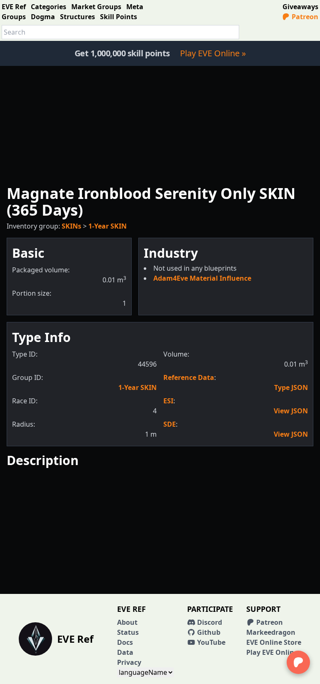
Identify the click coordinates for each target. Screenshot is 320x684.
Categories (48, 6)
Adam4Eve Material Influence (202, 278)
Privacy (129, 662)
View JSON (291, 410)
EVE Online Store (273, 642)
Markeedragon (270, 632)
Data (125, 652)
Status (128, 632)
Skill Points (118, 16)
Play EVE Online (272, 652)
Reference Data (188, 377)
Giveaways (300, 6)
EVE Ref (14, 6)
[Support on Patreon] (298, 662)
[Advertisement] (160, 124)
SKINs (71, 226)
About (127, 622)
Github (207, 632)
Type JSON (291, 387)
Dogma (43, 16)
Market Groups (96, 6)
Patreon (304, 16)
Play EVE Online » (213, 53)
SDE (169, 424)
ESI (168, 400)
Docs (125, 642)
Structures (77, 16)
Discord (208, 622)
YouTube (210, 642)
